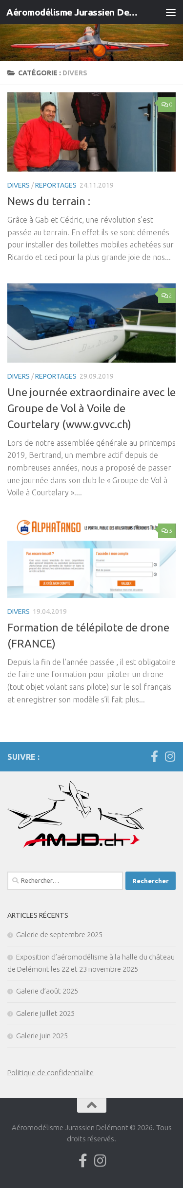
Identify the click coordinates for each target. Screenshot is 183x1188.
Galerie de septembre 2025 (59, 934)
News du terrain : (48, 201)
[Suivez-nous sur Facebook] (154, 756)
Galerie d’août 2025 (47, 991)
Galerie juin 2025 (42, 1035)
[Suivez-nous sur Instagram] (170, 756)
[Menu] (171, 12)
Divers (18, 185)
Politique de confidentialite (50, 1072)
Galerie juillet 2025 (45, 1013)
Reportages (56, 185)
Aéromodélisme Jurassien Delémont (72, 12)
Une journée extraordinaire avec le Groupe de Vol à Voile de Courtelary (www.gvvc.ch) (91, 408)
